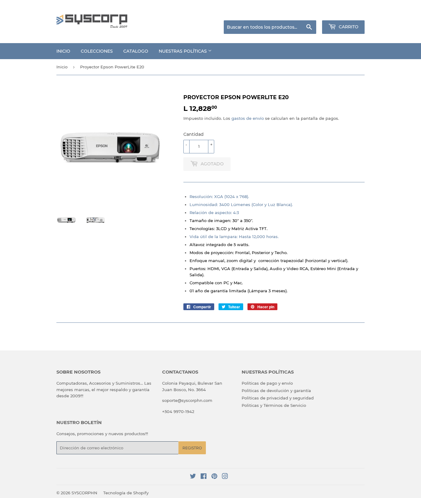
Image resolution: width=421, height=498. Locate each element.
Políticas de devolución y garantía (276, 390)
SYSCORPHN (84, 492)
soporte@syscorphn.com (187, 400)
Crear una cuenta (349, 12)
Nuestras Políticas (183, 51)
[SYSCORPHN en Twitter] (193, 477)
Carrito (347, 27)
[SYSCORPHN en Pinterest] (214, 477)
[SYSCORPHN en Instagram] (225, 477)
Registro (192, 448)
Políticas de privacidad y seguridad (278, 397)
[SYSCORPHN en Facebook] (203, 477)
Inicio (63, 51)
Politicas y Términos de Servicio (274, 405)
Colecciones (97, 51)
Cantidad (193, 134)
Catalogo (135, 51)
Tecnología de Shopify (126, 492)
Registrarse (315, 12)
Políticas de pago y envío (267, 383)
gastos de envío (247, 118)
